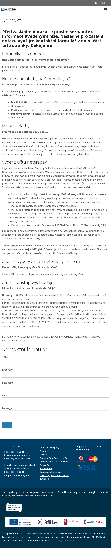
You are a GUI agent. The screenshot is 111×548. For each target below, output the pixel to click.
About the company (49, 447)
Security (43, 454)
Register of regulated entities (61, 540)
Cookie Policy (46, 465)
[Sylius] (11, 9)
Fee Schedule (46, 468)
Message (7, 408)
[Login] (95, 3)
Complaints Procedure (50, 472)
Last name (7, 382)
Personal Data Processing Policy (55, 458)
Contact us (45, 451)
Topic (5, 356)
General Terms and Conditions (54, 461)
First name (8, 369)
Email (5, 395)
